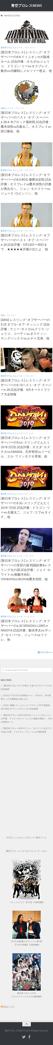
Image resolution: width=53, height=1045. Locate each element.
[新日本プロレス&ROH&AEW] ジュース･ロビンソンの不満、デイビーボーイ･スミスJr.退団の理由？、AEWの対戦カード (26, 718)
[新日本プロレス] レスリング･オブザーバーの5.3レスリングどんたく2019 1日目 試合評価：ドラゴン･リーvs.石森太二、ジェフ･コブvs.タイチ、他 (26, 508)
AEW (3, 315)
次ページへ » (45, 652)
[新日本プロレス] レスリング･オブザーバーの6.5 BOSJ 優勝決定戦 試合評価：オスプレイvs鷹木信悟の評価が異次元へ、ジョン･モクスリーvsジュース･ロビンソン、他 (26, 184)
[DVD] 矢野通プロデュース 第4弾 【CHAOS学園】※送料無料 (26, 943)
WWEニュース (7, 108)
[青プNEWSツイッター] (24, 1037)
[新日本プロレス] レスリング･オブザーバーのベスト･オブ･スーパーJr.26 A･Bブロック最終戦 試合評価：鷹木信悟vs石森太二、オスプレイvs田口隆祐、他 (26, 122)
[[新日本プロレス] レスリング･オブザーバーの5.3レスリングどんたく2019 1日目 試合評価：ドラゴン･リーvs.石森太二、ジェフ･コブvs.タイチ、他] (26, 478)
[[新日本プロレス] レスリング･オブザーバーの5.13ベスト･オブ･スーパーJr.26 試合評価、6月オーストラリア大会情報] (26, 360)
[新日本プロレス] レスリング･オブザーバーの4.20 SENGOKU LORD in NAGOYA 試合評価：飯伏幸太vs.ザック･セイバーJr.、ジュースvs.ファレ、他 (26, 630)
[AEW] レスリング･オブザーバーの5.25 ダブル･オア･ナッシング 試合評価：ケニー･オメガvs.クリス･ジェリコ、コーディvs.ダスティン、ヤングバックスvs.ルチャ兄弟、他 (25, 329)
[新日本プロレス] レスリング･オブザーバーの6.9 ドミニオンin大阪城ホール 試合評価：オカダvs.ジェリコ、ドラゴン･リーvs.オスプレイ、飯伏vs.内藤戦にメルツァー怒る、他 (26, 62)
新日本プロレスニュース (11, 47)
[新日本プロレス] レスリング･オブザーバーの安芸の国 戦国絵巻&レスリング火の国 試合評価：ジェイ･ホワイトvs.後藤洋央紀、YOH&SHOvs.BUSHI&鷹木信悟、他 (26, 570)
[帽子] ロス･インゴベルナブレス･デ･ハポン (26, 851)
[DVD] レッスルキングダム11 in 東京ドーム (26, 837)
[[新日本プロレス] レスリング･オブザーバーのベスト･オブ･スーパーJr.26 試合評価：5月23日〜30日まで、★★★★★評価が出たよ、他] (26, 215)
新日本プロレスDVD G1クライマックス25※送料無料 (26, 995)
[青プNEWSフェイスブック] (29, 1037)
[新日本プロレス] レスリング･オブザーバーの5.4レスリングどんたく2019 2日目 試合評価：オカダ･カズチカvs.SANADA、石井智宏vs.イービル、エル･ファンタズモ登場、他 (26, 447)
